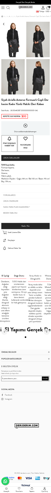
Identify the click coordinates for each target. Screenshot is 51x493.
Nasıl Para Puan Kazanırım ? (16, 207)
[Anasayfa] (4, 16)
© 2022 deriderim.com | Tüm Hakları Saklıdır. (30, 473)
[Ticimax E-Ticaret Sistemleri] (25, 485)
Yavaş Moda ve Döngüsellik (35, 277)
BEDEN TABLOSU (10, 213)
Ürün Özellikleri (11, 158)
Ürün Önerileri (10, 201)
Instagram (8, 399)
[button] (25, 337)
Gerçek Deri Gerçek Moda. (25, 2)
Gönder (45, 378)
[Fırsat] (9, 16)
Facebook (8, 395)
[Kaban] (14, 16)
